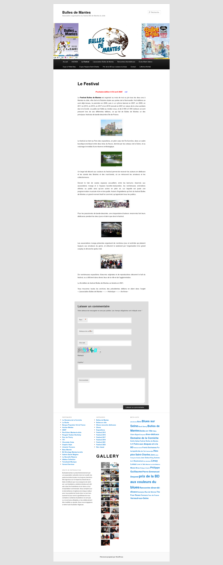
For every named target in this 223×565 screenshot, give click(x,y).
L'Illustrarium (137, 461)
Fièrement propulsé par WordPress (111, 557)
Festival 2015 (101, 435)
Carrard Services (68, 464)
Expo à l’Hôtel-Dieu (69, 67)
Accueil (65, 62)
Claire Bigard (135, 434)
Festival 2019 (101, 440)
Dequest (142, 434)
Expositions (100, 430)
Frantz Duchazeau (149, 447)
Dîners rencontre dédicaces (106, 425)
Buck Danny (142, 426)
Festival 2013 (101, 432)
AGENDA (75, 62)
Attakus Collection (68, 459)
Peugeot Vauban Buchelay (71, 435)
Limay (154, 460)
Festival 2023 (101, 444)
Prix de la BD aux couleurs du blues (115, 67)
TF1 (63, 440)
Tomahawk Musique (69, 462)
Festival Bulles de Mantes (149, 441)
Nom (82, 320)
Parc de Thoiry (67, 437)
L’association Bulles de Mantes (103, 62)
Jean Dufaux (145, 458)
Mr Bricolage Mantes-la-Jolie (72, 452)
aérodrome (133, 422)
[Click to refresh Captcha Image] (89, 350)
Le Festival (85, 62)
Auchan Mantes (67, 427)
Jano (153, 454)
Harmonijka (149, 451)
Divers (98, 427)
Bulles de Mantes (76, 12)
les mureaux (147, 461)
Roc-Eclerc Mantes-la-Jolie (71, 432)
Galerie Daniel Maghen (70, 454)
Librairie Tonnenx (68, 447)
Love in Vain (141, 464)
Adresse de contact (85, 331)
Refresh (81, 355)
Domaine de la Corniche (144, 438)
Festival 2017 (101, 437)
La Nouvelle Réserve (69, 457)
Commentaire (83, 380)
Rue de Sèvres (150, 492)
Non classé (100, 447)
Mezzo (132, 468)
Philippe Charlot (145, 468)
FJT (131, 444)
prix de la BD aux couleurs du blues (144, 482)
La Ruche (65, 422)
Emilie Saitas (134, 441)
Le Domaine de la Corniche (72, 420)
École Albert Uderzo (145, 62)
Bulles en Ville (146, 430)
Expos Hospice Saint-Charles (89, 67)
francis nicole (138, 447)
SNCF (64, 430)
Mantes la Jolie (150, 464)
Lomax (133, 464)
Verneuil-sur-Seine (139, 498)
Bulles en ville (101, 422)
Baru (139, 421)
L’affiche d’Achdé (145, 67)
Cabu (154, 431)
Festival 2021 (101, 442)
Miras (138, 468)
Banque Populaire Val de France (73, 425)
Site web (82, 343)
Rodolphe (140, 492)
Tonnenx (144, 495)
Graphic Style (67, 444)
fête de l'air (142, 451)
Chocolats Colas (68, 442)
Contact (133, 67)
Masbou (157, 464)
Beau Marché (67, 449)
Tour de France (153, 495)
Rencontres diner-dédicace (126, 62)
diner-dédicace (152, 434)
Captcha (80, 362)
